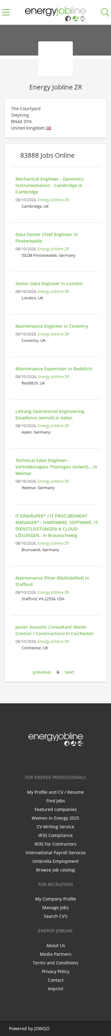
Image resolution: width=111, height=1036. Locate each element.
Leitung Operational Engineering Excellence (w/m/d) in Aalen (49, 414)
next (69, 672)
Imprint (55, 989)
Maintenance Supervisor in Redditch (53, 369)
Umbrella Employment (55, 861)
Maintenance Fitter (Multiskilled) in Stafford (52, 581)
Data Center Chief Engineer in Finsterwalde (46, 237)
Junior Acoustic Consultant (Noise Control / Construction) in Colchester (54, 630)
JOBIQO (42, 1028)
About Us (55, 945)
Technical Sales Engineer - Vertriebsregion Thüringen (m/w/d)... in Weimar (56, 466)
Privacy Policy (55, 971)
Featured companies (56, 809)
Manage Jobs (55, 907)
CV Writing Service (55, 827)
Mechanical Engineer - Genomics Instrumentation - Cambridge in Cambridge (49, 185)
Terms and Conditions (55, 963)
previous (42, 672)
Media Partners (56, 954)
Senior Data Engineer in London (49, 283)
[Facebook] (36, 759)
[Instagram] (66, 759)
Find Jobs (55, 801)
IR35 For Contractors (55, 844)
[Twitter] (46, 759)
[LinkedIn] (56, 759)
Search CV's (56, 916)
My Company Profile (55, 899)
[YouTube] (75, 759)
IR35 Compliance (55, 835)
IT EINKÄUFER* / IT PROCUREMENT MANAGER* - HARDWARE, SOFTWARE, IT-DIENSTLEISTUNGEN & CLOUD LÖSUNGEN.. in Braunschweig (57, 525)
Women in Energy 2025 (55, 818)
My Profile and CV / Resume (55, 792)
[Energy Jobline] (55, 12)
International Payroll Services (56, 852)
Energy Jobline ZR (53, 199)
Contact (56, 980)
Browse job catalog (55, 870)
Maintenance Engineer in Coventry (51, 326)
